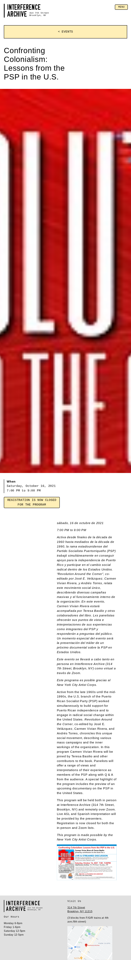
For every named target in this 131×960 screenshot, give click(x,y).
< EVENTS (65, 32)
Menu (121, 7)
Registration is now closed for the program (31, 502)
